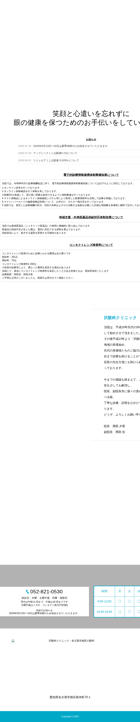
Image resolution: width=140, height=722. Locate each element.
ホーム (64, 8)
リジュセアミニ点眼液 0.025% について (48, 160)
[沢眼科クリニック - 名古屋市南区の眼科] (70, 664)
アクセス (128, 8)
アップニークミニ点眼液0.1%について (47, 153)
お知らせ (80, 8)
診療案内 (111, 8)
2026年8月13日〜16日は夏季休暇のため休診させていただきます (63, 146)
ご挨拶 (95, 8)
